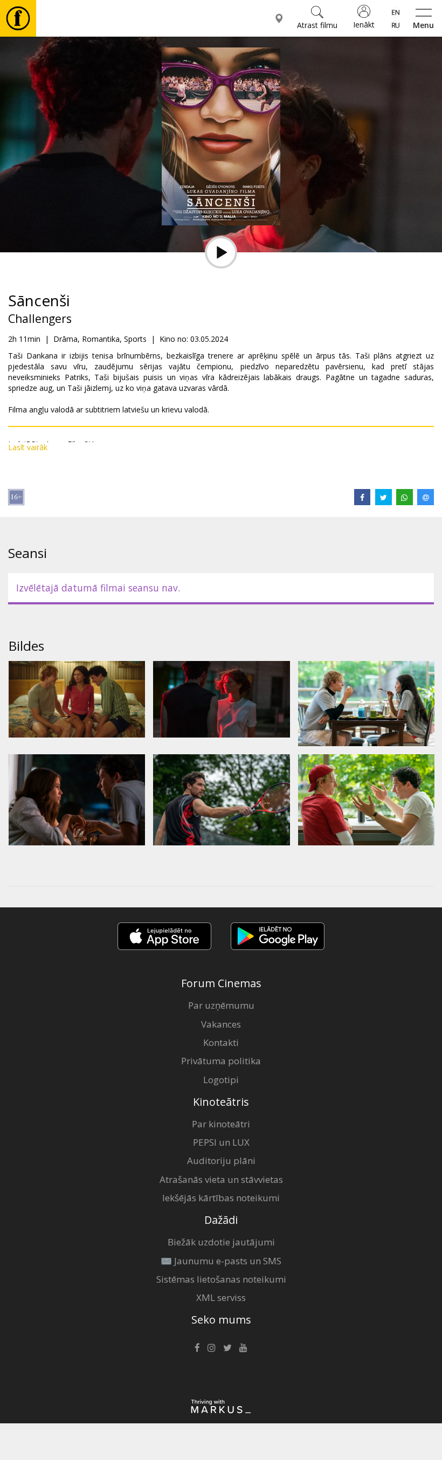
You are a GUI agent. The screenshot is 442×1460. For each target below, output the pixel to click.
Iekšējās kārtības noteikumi (221, 1198)
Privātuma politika (221, 1061)
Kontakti (221, 1042)
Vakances (221, 1024)
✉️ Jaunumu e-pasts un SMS (221, 1261)
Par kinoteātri (221, 1124)
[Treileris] (221, 252)
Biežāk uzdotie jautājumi (221, 1242)
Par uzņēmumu (221, 1005)
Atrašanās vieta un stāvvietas (221, 1179)
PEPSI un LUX (221, 1142)
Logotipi (221, 1079)
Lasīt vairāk (27, 447)
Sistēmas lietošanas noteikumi (221, 1279)
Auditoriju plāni (221, 1160)
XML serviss (221, 1297)
